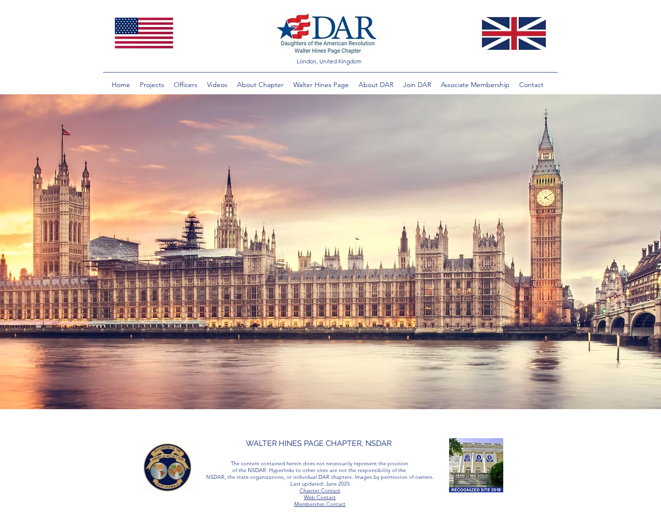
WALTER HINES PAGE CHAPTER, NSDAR (318, 443)
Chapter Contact (320, 490)
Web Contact (320, 497)
